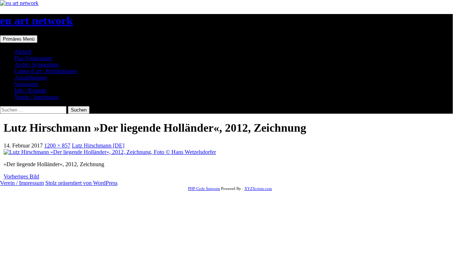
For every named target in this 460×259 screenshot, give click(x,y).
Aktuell (22, 52)
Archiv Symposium (36, 65)
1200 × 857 (57, 145)
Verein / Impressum (36, 97)
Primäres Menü (18, 39)
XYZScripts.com (258, 188)
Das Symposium (33, 58)
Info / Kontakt (30, 90)
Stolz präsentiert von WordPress (81, 183)
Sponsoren (26, 84)
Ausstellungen (30, 77)
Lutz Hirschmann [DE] (98, 145)
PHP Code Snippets (204, 188)
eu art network (36, 20)
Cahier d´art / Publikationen (45, 71)
